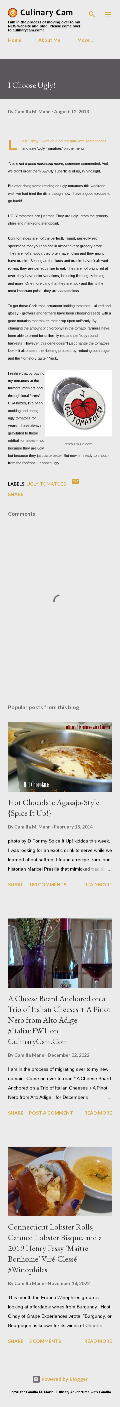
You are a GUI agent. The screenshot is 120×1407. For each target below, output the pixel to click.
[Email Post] (76, 484)
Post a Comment (51, 1113)
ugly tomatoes (46, 484)
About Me (49, 40)
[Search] (92, 12)
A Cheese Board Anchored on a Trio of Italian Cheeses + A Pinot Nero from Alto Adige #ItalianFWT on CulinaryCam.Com (59, 1019)
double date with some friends (82, 141)
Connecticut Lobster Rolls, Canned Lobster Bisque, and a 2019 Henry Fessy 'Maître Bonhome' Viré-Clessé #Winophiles (55, 1248)
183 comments (47, 884)
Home (14, 40)
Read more (98, 884)
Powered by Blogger (64, 1379)
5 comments (45, 1341)
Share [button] (15, 494)
